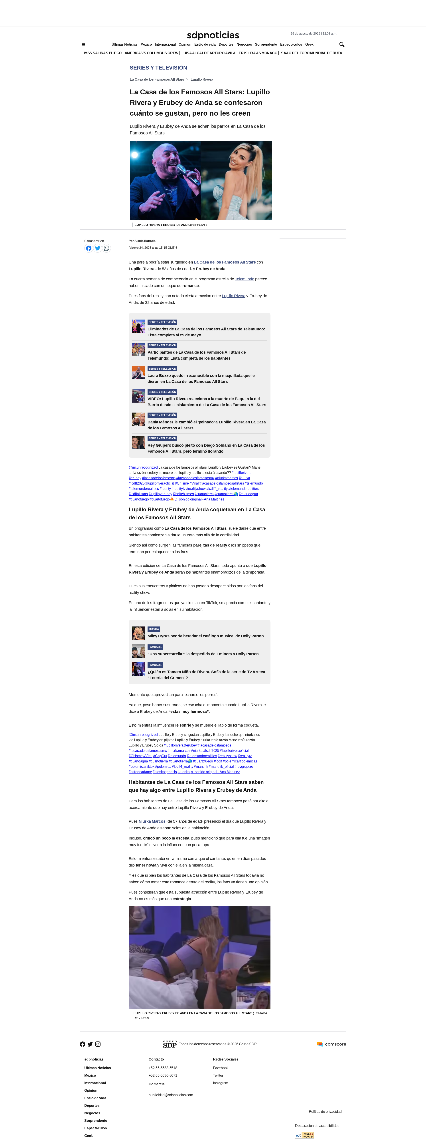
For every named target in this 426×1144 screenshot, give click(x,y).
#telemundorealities (144, 489)
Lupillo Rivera (202, 79)
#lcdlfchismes (183, 494)
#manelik (201, 766)
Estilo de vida (204, 44)
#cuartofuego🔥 (162, 499)
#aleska (184, 772)
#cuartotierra (204, 494)
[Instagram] (98, 1044)
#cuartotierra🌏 (226, 494)
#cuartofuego (139, 499)
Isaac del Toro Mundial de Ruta (311, 53)
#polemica (231, 761)
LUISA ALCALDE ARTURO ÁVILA (208, 53)
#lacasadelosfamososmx (195, 478)
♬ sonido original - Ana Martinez (199, 499)
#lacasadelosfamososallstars (221, 483)
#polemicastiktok (141, 766)
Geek (309, 44)
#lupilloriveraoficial (159, 483)
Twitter (218, 1075)
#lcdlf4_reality (217, 489)
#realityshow (196, 489)
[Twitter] (97, 248)
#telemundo (254, 483)
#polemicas (248, 761)
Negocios (244, 44)
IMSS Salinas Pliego (103, 53)
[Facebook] (88, 248)
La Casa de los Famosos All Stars (157, 79)
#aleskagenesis (165, 772)
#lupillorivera (241, 473)
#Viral (194, 483)
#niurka (244, 478)
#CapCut (160, 756)
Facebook (220, 1068)
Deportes (226, 44)
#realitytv (178, 489)
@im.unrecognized (143, 467)
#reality (165, 489)
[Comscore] (331, 1044)
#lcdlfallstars (138, 494)
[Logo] (213, 35)
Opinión (185, 44)
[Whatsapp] (106, 248)
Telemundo (244, 279)
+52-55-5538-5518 (163, 1068)
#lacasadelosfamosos (159, 478)
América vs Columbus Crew (151, 53)
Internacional (165, 44)
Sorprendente (266, 44)
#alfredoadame (140, 772)
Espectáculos (291, 44)
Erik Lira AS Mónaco (258, 53)
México (146, 44)
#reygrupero (244, 766)
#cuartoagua (248, 494)
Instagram (220, 1083)
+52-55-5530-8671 (163, 1075)
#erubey (135, 478)
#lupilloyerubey (160, 494)
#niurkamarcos (226, 478)
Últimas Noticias (124, 44)
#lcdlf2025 (137, 483)
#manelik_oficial (221, 766)
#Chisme (182, 483)
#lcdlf (218, 761)
